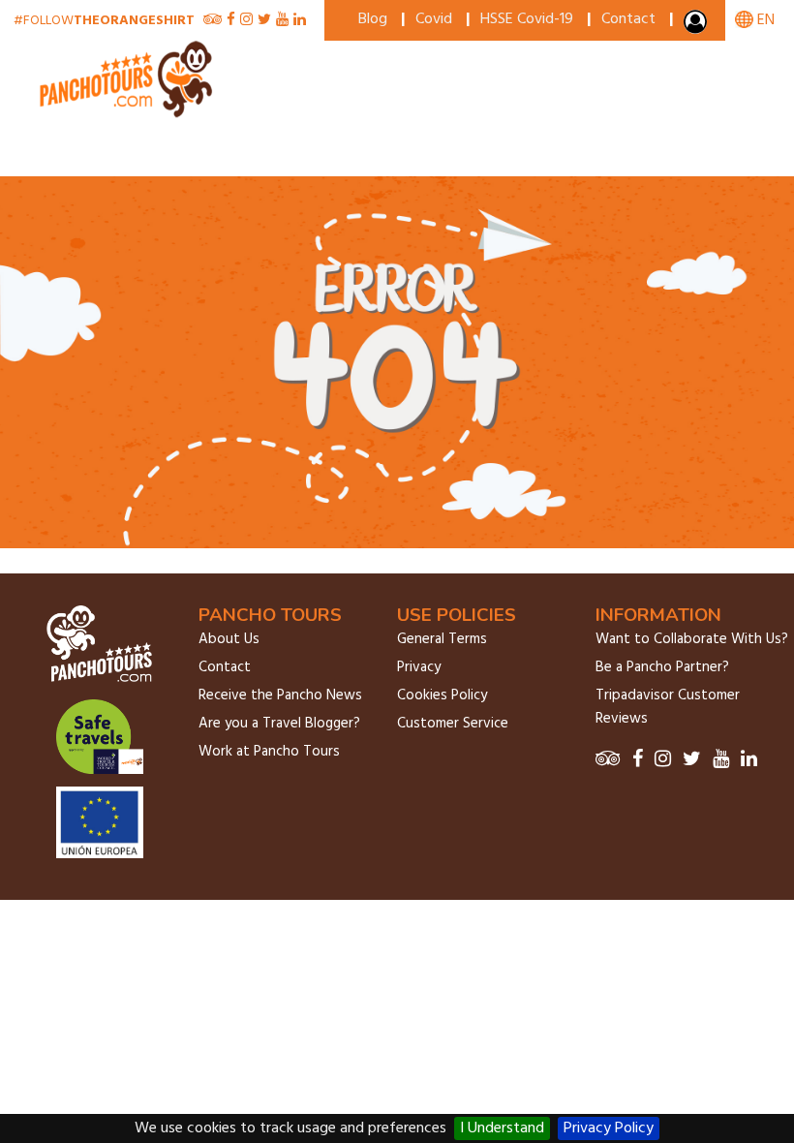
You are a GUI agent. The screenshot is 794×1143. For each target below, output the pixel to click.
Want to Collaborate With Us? (692, 639)
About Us (229, 639)
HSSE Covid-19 (526, 19)
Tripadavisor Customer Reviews (668, 707)
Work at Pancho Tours (269, 751)
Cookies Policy (442, 695)
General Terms (442, 639)
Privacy (419, 667)
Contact (628, 19)
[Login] (697, 26)
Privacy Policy (609, 1128)
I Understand (502, 1128)
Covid (433, 19)
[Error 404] (127, 114)
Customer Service (452, 723)
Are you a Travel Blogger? (279, 723)
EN (764, 20)
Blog (372, 19)
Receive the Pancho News (280, 695)
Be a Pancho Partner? (662, 667)
